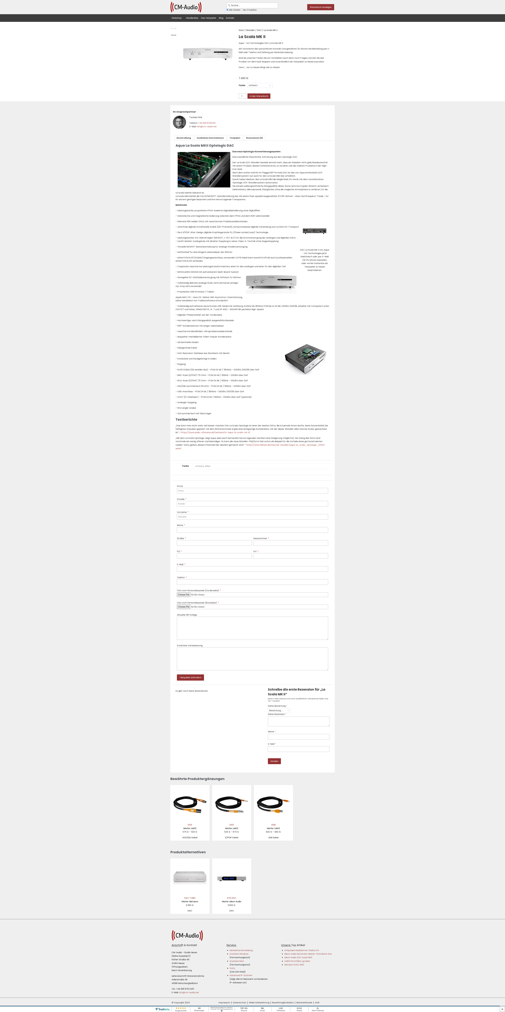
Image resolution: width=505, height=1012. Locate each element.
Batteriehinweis (304, 1002)
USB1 (273, 826)
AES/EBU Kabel (190, 837)
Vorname (182, 512)
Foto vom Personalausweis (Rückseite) (197, 602)
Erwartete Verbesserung (190, 645)
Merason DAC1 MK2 (294, 964)
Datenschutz (239, 1002)
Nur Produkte (250, 9)
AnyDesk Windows (239, 953)
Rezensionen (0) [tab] (254, 138)
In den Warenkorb (259, 96)
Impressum (224, 1002)
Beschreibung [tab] (184, 138)
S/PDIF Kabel (231, 837)
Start (241, 30)
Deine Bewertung (277, 706)
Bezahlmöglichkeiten (283, 1002)
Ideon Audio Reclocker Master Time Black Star (308, 953)
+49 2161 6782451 (207, 123)
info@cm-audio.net (207, 126)
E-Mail (180, 564)
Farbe (242, 85)
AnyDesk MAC (237, 961)
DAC (259, 30)
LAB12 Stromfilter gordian (297, 961)
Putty (232, 968)
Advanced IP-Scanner (241, 975)
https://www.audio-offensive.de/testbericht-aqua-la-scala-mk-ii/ (215, 432)
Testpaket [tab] (235, 138)
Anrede (181, 499)
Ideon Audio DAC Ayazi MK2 (298, 957)
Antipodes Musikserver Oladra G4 (301, 950)
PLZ (179, 551)
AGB (317, 1002)
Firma (180, 486)
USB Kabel (273, 837)
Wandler (250, 30)
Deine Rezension (277, 714)
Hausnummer (260, 538)
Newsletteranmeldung (241, 950)
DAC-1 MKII (190, 899)
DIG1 (189, 826)
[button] (178, 18)
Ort (255, 551)
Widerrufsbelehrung (259, 1002)
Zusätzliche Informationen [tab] (210, 138)
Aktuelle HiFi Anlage (187, 614)
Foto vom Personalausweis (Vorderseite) (198, 590)
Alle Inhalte (234, 9)
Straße (181, 538)
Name (180, 525)
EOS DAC (231, 899)
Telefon (181, 577)
